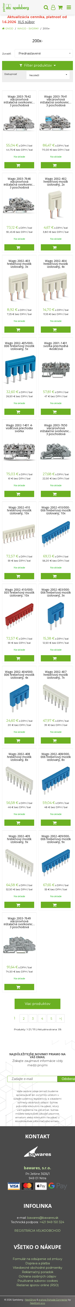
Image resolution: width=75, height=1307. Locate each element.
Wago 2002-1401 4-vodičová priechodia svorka (19, 428)
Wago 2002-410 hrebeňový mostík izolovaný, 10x (19, 510)
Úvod (9, 28)
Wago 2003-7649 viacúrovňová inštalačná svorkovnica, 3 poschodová (19, 921)
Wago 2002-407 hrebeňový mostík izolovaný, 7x (56, 674)
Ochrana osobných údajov (37, 1276)
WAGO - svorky (28, 28)
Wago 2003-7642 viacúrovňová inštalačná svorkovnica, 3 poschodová (19, 99)
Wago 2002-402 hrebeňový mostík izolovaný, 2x (56, 181)
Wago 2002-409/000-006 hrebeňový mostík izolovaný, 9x (56, 839)
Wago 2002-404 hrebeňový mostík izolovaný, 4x (56, 263)
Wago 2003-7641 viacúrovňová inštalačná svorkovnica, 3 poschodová (55, 99)
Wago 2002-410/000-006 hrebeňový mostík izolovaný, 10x (56, 510)
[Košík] (60, 7)
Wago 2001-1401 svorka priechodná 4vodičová (55, 346)
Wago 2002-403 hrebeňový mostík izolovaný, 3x (19, 263)
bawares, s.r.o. (37, 1167)
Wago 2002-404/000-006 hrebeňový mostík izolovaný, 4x (19, 674)
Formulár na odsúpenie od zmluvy (37, 1259)
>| (60, 1019)
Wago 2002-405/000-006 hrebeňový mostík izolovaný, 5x (19, 346)
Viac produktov (37, 1004)
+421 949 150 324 (51, 1222)
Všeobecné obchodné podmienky (37, 1268)
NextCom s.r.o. (37, 1303)
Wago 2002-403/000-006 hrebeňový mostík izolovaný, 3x (56, 592)
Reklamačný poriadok (37, 1272)
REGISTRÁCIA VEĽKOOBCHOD (37, 1231)
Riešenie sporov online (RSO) (37, 1285)
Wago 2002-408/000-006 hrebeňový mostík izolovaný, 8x (56, 757)
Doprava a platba (37, 1263)
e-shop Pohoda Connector (53, 1299)
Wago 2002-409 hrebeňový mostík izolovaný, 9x (19, 839)
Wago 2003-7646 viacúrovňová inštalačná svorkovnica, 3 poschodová (19, 181)
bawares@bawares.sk (42, 1218)
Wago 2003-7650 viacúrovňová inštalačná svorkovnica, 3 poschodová (55, 428)
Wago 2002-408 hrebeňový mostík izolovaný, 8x (19, 757)
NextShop (30, 1299)
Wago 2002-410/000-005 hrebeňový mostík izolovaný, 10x (19, 592)
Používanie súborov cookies (38, 1281)
